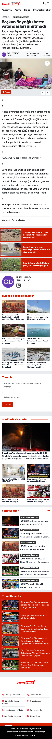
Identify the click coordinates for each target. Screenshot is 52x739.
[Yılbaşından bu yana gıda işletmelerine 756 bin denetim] (13, 330)
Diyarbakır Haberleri (29, 517)
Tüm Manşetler (36, 710)
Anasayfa (7, 10)
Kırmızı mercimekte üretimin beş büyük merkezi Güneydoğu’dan (13, 317)
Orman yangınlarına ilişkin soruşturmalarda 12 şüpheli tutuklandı (37, 317)
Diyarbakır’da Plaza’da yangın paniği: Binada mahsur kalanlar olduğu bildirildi (34, 535)
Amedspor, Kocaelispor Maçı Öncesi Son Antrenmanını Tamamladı (34, 573)
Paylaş (7, 92)
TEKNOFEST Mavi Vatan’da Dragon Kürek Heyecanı (37, 341)
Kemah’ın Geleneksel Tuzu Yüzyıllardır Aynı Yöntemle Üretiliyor (36, 365)
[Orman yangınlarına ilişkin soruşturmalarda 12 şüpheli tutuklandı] (38, 306)
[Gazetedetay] (11, 3)
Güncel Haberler (21, 17)
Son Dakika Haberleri (12, 716)
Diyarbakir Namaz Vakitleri (10, 702)
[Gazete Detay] (8, 282)
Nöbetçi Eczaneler (12, 695)
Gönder (7, 405)
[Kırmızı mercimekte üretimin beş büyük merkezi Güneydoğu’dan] (13, 306)
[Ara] (44, 3)
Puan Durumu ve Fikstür (14, 710)
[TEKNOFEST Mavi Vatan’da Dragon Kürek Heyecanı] (38, 330)
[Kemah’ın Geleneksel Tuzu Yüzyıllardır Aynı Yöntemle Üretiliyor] (38, 354)
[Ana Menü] (48, 3)
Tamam (32, 736)
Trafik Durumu (35, 701)
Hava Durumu (36, 695)
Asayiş (18, 10)
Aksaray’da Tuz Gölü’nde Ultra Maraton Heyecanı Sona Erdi (13, 365)
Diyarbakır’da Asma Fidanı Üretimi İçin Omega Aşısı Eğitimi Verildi (34, 561)
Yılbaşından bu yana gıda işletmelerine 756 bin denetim (13, 341)
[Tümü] (48, 511)
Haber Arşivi (35, 716)
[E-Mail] (18, 285)
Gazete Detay (23, 280)
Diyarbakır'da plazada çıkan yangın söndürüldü (34, 522)
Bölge (27, 10)
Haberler (6, 17)
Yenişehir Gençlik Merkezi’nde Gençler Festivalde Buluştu (31, 586)
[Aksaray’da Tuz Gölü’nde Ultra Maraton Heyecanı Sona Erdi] (13, 354)
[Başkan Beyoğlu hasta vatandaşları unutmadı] (26, 73)
